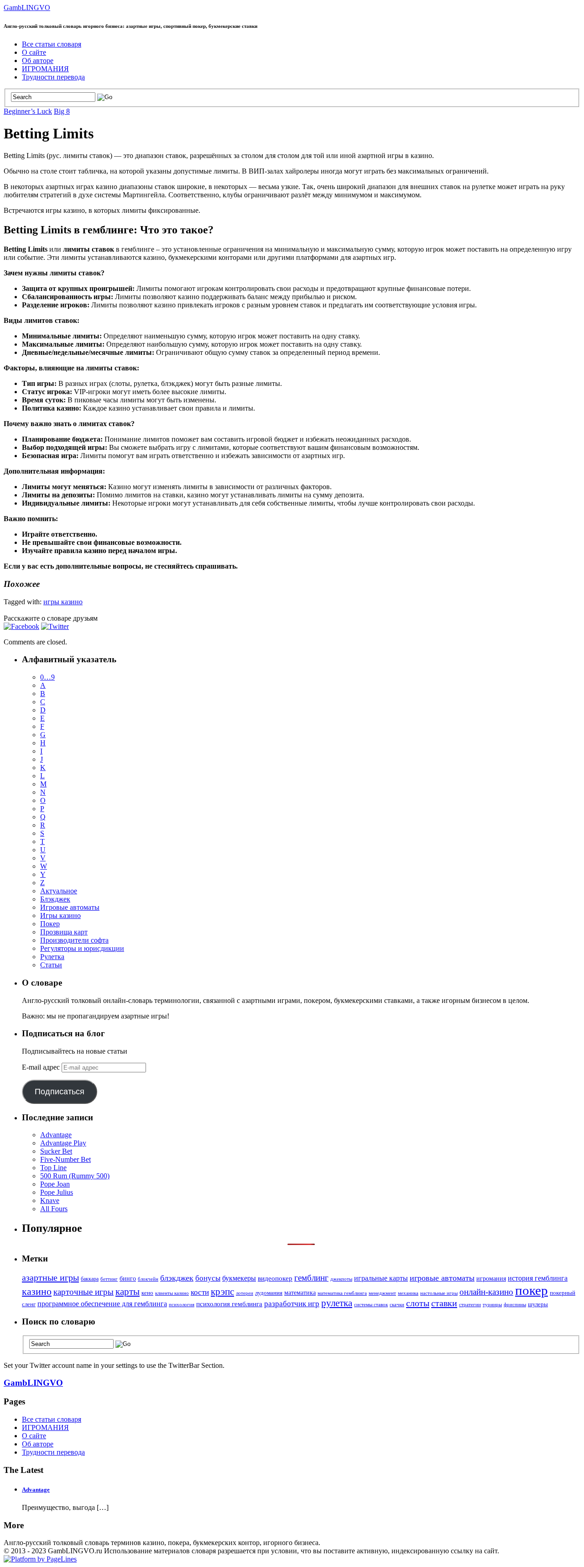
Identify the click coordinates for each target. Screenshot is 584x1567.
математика (300, 1292)
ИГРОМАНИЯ (45, 69)
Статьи (51, 965)
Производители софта (74, 940)
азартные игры (50, 1277)
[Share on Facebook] (21, 626)
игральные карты (381, 1278)
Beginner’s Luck (28, 111)
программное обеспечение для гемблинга (102, 1304)
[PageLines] (40, 1559)
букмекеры (239, 1278)
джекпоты (341, 1279)
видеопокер (275, 1278)
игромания (491, 1278)
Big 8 (62, 111)
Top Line (53, 1167)
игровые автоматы (442, 1277)
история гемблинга (538, 1278)
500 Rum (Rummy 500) (75, 1176)
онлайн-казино (486, 1292)
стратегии (470, 1304)
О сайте (34, 52)
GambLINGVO (27, 7)
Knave (49, 1200)
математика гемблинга (342, 1293)
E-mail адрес (42, 1067)
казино (37, 1291)
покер (531, 1290)
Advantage (56, 1135)
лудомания (268, 1292)
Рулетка (52, 956)
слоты (417, 1303)
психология (181, 1304)
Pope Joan (55, 1184)
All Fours (54, 1209)
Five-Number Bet (65, 1159)
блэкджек (176, 1277)
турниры (492, 1304)
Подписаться (59, 1091)
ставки (444, 1303)
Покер (50, 924)
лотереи (244, 1293)
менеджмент (382, 1293)
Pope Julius (56, 1192)
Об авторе (37, 60)
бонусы (207, 1278)
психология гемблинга (229, 1304)
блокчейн (148, 1279)
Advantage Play (63, 1143)
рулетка (336, 1303)
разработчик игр (291, 1303)
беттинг (109, 1279)
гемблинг (311, 1277)
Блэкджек (55, 899)
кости (200, 1292)
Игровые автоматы (69, 907)
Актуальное (58, 891)
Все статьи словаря (51, 44)
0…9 (47, 677)
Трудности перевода (53, 77)
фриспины (515, 1304)
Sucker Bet (56, 1151)
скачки (397, 1304)
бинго (128, 1278)
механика (408, 1293)
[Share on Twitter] (55, 626)
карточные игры (83, 1292)
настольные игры (439, 1293)
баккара (90, 1279)
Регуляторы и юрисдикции (82, 948)
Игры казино (60, 915)
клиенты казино (172, 1293)
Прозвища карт (64, 932)
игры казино (63, 602)
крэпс (222, 1291)
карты (127, 1291)
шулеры (538, 1304)
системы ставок (371, 1304)
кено (147, 1292)
